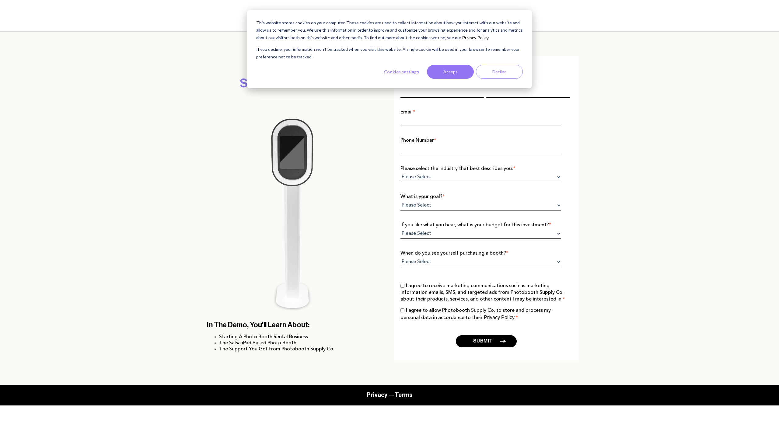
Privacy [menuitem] (377, 395)
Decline (499, 71)
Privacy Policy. (476, 37)
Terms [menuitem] (404, 395)
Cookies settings (401, 71)
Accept (450, 71)
